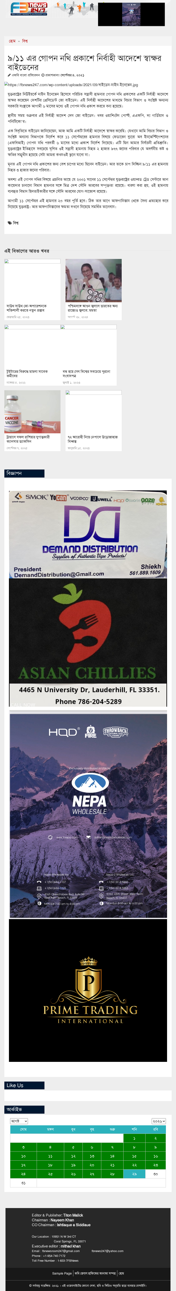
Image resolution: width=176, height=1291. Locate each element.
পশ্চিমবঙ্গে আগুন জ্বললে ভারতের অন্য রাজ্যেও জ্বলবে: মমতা (93, 308)
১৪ (112, 1156)
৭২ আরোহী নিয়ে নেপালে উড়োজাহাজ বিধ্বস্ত (93, 439)
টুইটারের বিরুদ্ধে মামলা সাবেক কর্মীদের (27, 373)
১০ (23, 1156)
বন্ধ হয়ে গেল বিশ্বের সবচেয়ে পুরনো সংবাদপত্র (86, 373)
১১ (50, 1156)
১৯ (73, 1164)
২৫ (50, 1173)
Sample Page (62, 1273)
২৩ (155, 1164)
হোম (12, 41)
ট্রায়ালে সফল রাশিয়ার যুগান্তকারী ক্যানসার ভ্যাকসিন (28, 439)
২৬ (73, 1173)
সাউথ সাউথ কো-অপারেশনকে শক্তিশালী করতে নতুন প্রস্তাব (27, 308)
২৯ (134, 1173)
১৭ (23, 1164)
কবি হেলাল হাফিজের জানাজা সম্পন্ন (95, 1273)
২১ (112, 1164)
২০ (92, 1164)
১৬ (156, 1156)
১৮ (50, 1164)
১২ (73, 1156)
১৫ (134, 1156)
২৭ (92, 1173)
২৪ (23, 1173)
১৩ (92, 1156)
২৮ (112, 1173)
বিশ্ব (25, 41)
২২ (134, 1164)
